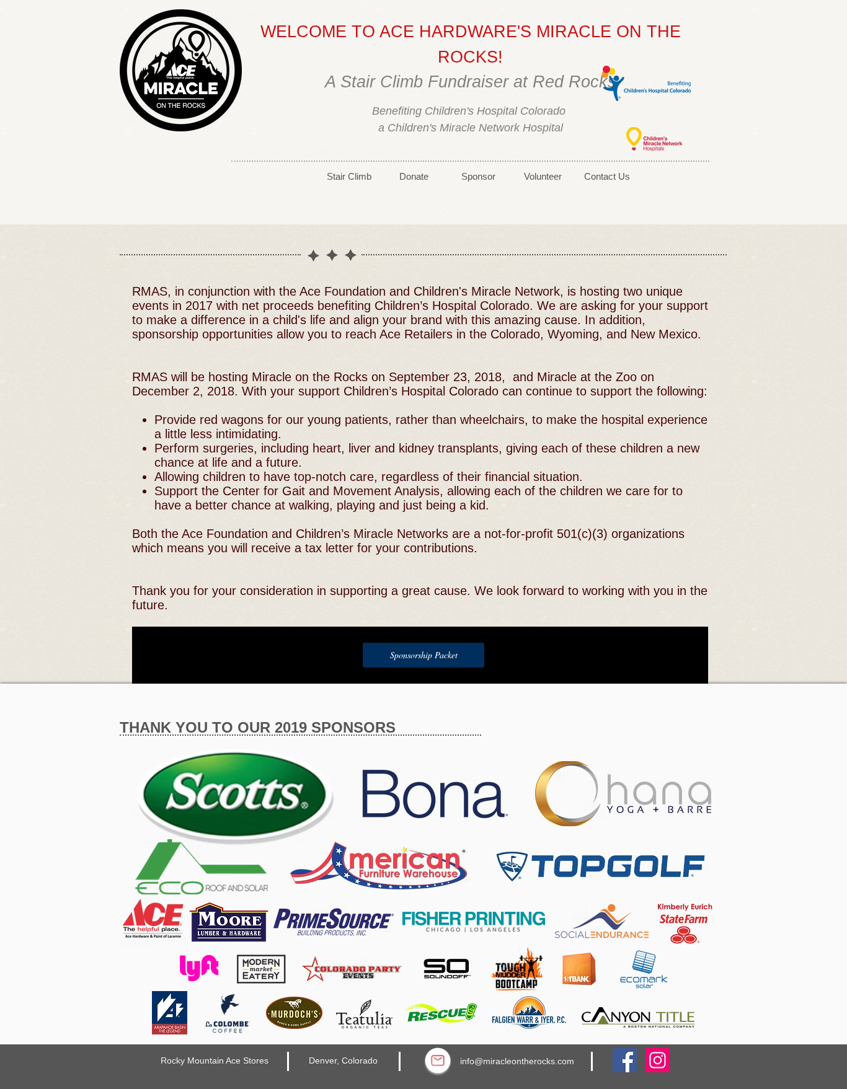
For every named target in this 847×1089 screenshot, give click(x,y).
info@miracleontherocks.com (517, 1061)
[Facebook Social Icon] (625, 1060)
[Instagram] (657, 1060)
